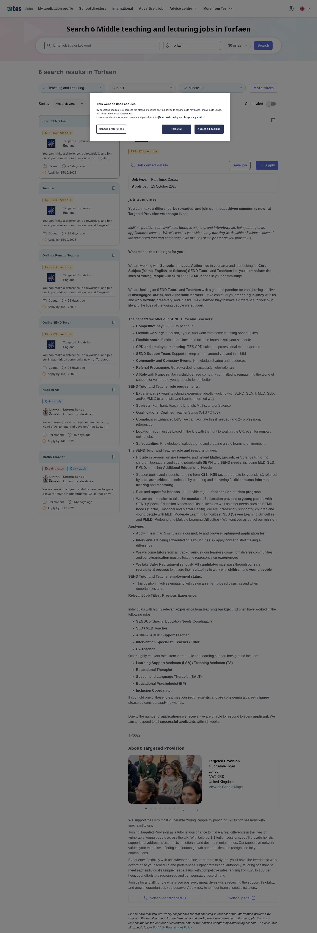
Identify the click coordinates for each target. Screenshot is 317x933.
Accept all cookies (209, 129)
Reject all (176, 129)
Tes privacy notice (194, 117)
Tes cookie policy (169, 117)
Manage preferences (111, 129)
